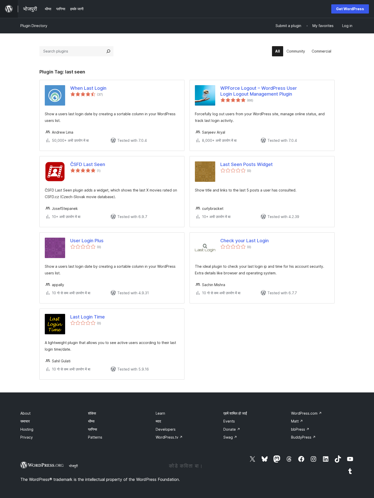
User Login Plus (87, 240)
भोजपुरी (73, 466)
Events (229, 421)
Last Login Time (87, 317)
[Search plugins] (108, 51)
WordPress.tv (169, 437)
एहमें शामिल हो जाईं (235, 413)
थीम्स (91, 421)
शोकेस (92, 413)
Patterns (95, 437)
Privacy (26, 437)
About (25, 413)
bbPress (300, 429)
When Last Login (88, 88)
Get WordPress (350, 9)
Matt (297, 421)
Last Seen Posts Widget (246, 164)
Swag (230, 437)
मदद (158, 421)
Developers (166, 429)
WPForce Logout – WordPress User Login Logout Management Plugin (258, 91)
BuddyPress (303, 437)
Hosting (26, 429)
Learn (160, 413)
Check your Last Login (244, 240)
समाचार (25, 421)
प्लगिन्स (92, 429)
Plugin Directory (33, 25)
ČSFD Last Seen (87, 164)
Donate (231, 429)
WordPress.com (306, 413)
